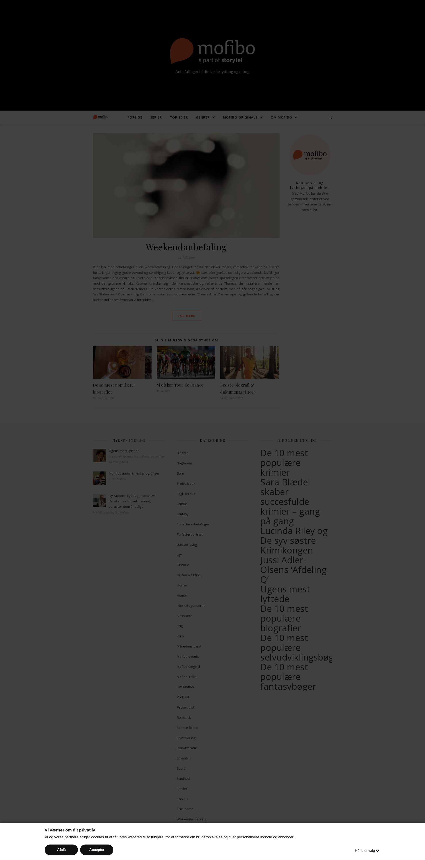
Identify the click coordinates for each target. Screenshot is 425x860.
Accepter (96, 850)
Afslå (61, 850)
